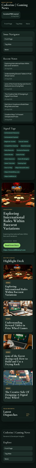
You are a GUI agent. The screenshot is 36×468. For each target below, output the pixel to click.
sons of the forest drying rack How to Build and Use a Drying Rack (16, 360)
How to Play (8, 167)
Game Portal (20, 154)
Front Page (8, 24)
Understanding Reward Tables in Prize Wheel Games (16, 325)
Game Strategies (23, 159)
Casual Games (23, 141)
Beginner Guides (10, 141)
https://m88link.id (10, 176)
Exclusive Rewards (23, 150)
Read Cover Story (12, 245)
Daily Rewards (9, 150)
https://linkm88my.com (12, 172)
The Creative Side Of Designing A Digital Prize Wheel (17, 394)
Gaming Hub (22, 163)
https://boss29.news (22, 167)
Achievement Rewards (12, 133)
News (28, 24)
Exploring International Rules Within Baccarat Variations (16, 290)
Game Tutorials (10, 163)
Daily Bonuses (25, 146)
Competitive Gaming (11, 146)
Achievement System (11, 137)
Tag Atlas (19, 24)
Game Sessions (10, 159)
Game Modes (9, 154)
